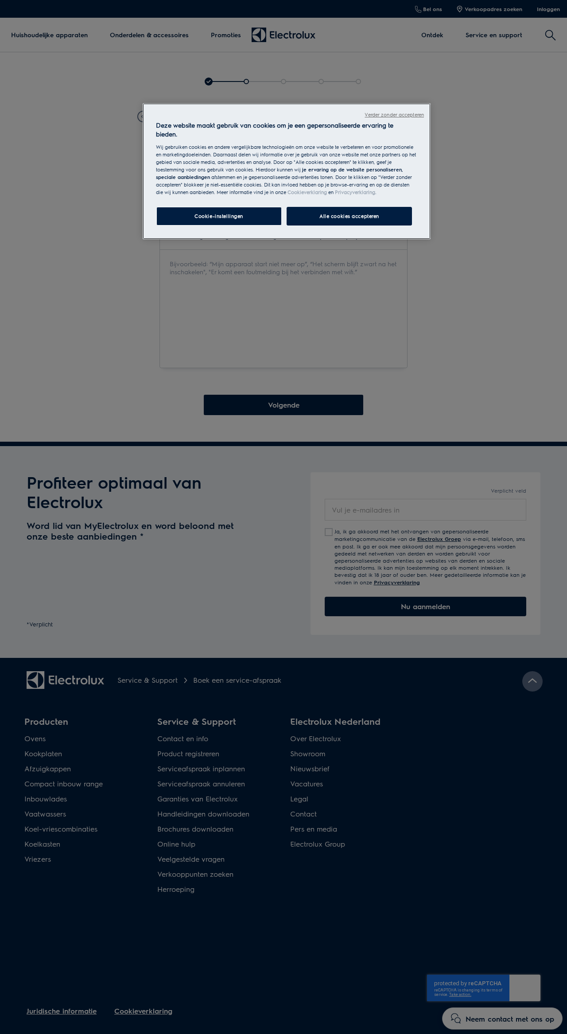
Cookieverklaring (307, 192)
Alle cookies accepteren (349, 216)
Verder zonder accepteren (394, 114)
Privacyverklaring (355, 192)
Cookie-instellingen (218, 216)
